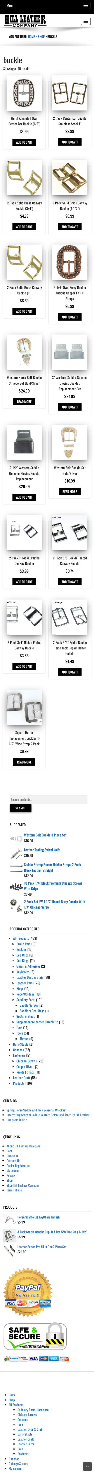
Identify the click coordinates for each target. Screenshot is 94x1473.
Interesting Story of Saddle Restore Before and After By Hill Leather (48, 1114)
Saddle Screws (29, 1005)
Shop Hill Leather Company (23, 1185)
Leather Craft (21, 1077)
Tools (19, 1033)
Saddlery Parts (25, 999)
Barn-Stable (20, 1044)
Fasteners (19, 1055)
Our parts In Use (17, 1119)
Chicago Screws (26, 1061)
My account (14, 1170)
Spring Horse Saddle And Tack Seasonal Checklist (36, 1110)
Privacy (11, 1175)
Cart (9, 1150)
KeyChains (23, 971)
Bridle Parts (24, 943)
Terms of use (14, 1190)
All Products (21, 938)
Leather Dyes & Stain (30, 977)
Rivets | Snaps (25, 1072)
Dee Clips (22, 955)
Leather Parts (25, 982)
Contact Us (13, 1160)
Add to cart (24, 142)
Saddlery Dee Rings (32, 1010)
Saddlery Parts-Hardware (33, 1409)
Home (31, 36)
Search (21, 808)
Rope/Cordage (25, 994)
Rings (19, 988)
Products (18, 1083)
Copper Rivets (25, 1066)
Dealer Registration (18, 1165)
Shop (41, 36)
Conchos (18, 1049)
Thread (24, 1038)
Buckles (21, 949)
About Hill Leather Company (24, 1145)
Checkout (12, 1155)
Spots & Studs (25, 1016)
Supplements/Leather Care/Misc (37, 1021)
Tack (19, 1027)
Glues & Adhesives (28, 966)
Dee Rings (22, 960)
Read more (24, 401)
